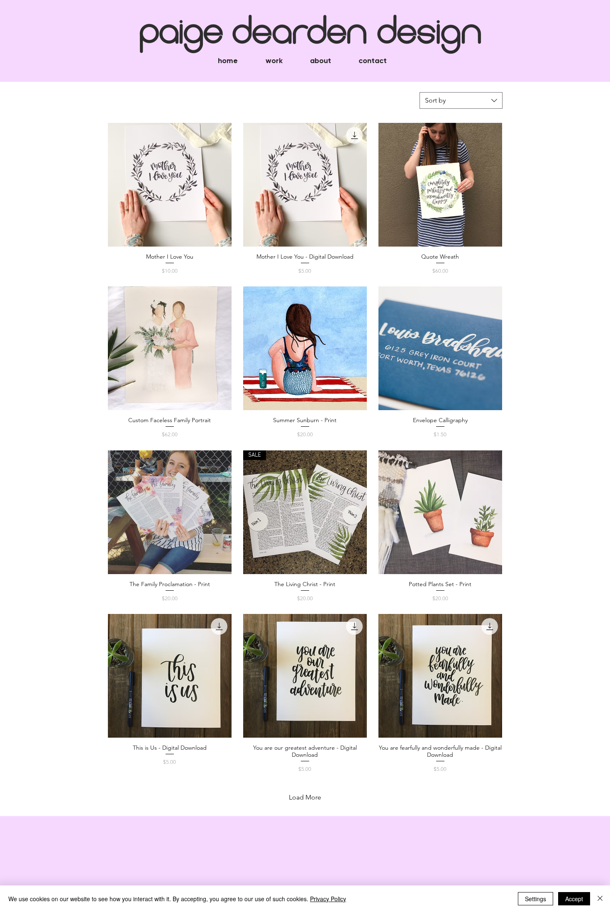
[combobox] (461, 100)
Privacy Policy (328, 899)
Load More (305, 797)
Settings (535, 899)
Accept (574, 899)
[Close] (600, 898)
